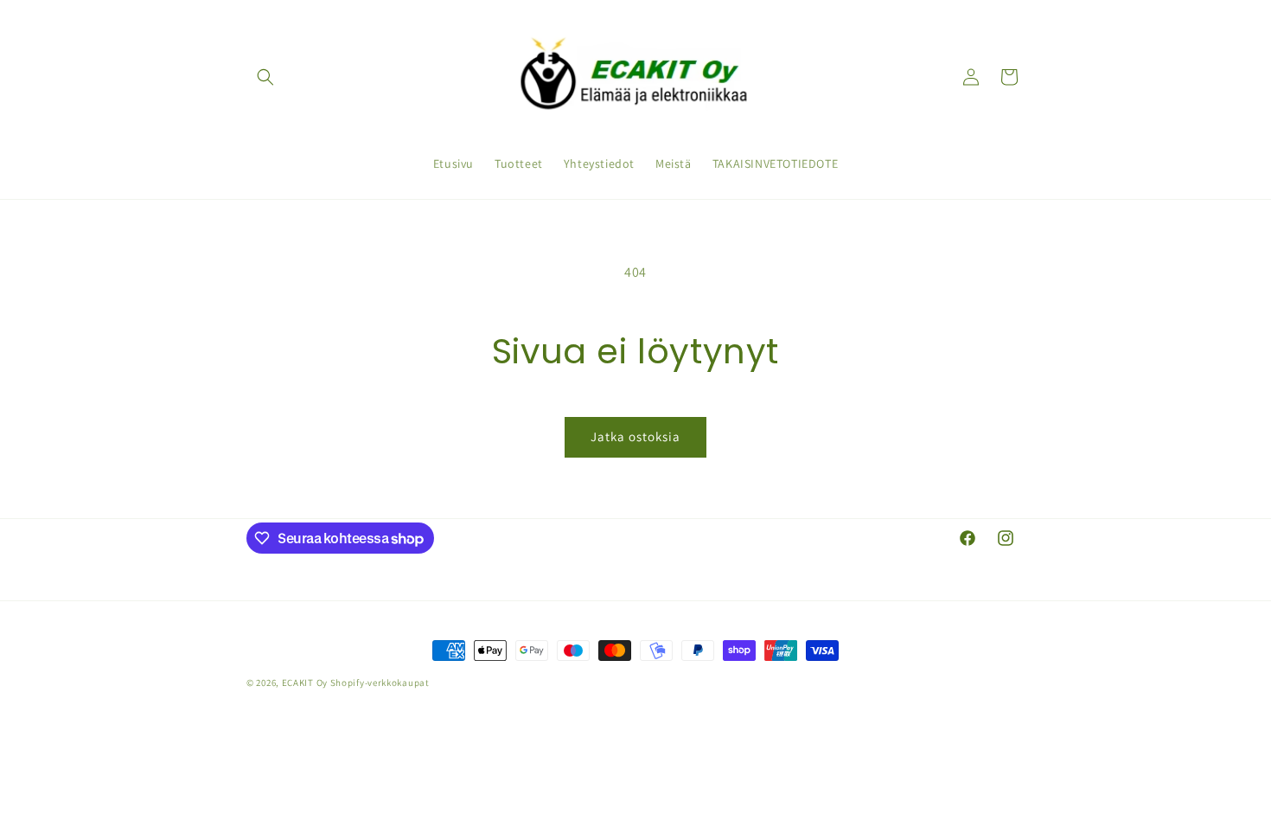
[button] (265, 77)
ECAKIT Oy (305, 682)
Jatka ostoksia (635, 436)
